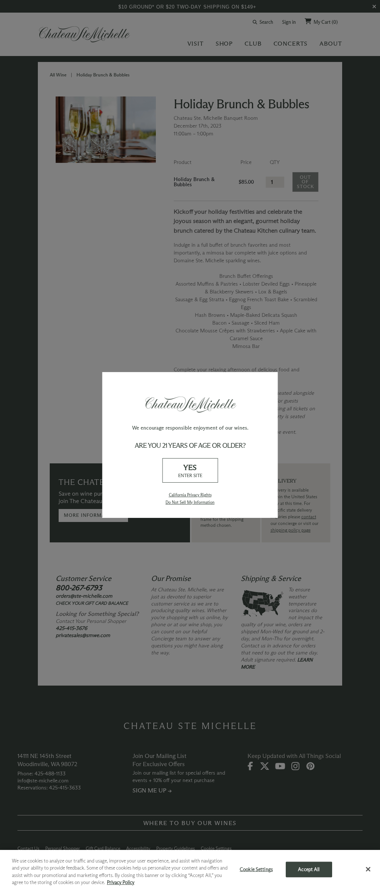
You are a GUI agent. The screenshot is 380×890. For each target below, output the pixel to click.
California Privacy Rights (190, 494)
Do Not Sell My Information (190, 502)
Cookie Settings (256, 869)
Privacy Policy (120, 882)
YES (190, 470)
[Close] (368, 869)
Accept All (309, 869)
